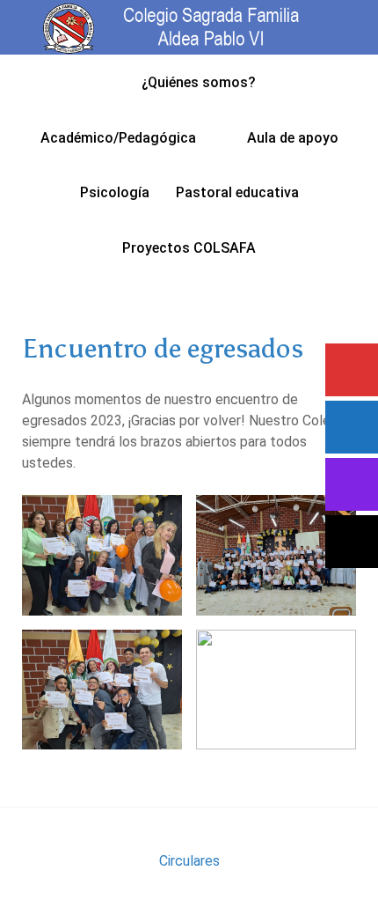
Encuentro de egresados (162, 348)
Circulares (189, 860)
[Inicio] (105, 82)
